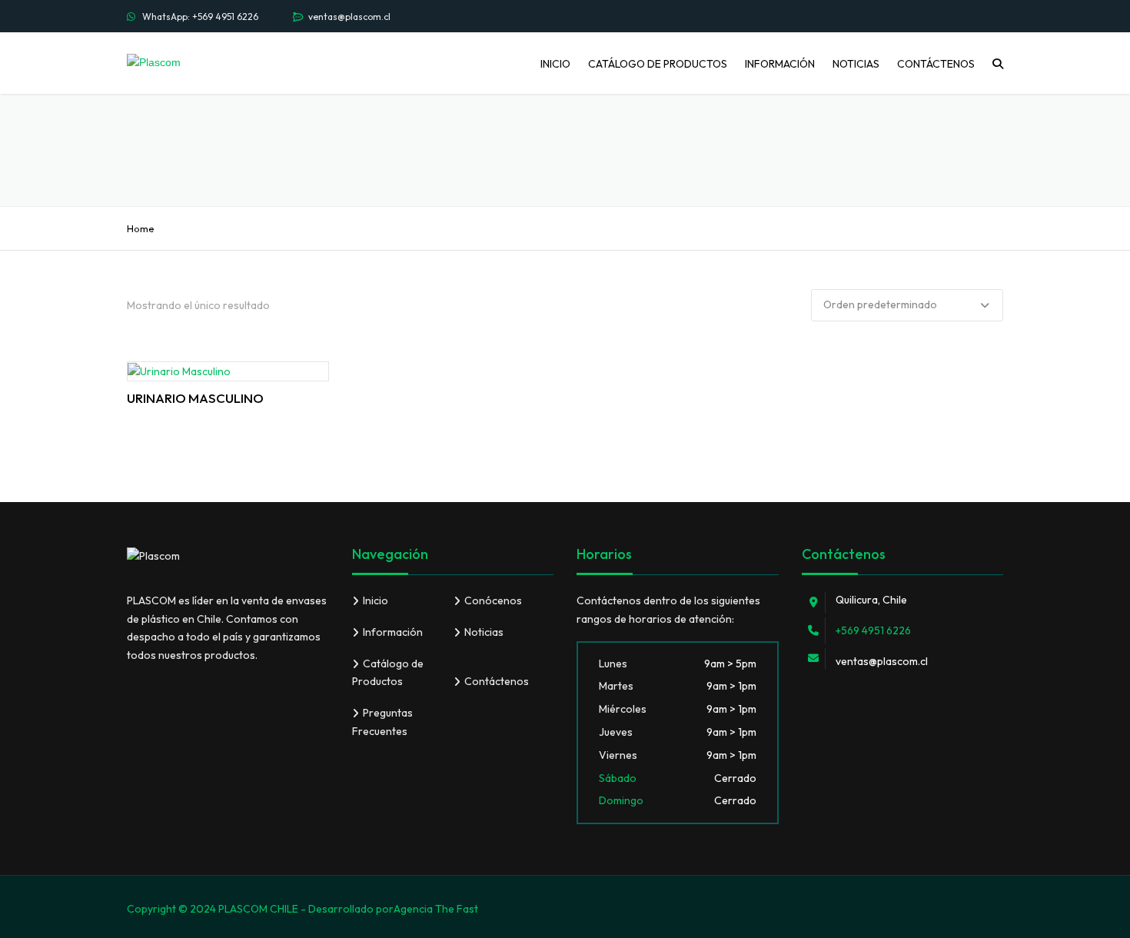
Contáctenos (936, 64)
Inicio (555, 64)
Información (780, 64)
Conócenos (493, 600)
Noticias (856, 64)
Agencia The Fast (436, 909)
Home (141, 228)
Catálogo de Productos (657, 64)
